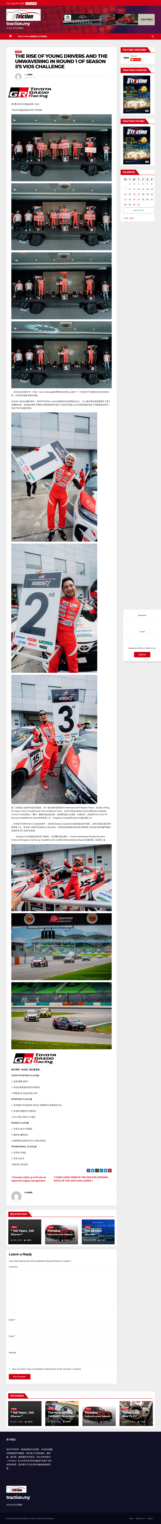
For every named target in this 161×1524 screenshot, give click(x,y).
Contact (150, 1518)
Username (142, 615)
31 (138, 205)
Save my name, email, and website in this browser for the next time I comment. (46, 1369)
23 (134, 199)
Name (12, 1320)
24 (138, 199)
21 (125, 199)
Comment (13, 1267)
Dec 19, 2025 (92, 1422)
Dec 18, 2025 (129, 1422)
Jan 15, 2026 (55, 1422)
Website (12, 1353)
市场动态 (18, 51)
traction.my (18, 23)
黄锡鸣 (29, 74)
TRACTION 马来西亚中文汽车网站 (32, 36)
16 (134, 194)
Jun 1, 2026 (18, 1422)
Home (131, 1518)
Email (12, 1336)
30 (134, 205)
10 (138, 189)
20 (152, 194)
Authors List (140, 1518)
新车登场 (51, 1409)
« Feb (125, 218)
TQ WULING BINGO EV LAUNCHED (131, 1416)
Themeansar (49, 1518)
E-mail (142, 632)
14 (125, 194)
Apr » (132, 218)
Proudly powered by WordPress (18, 1518)
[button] (153, 36)
